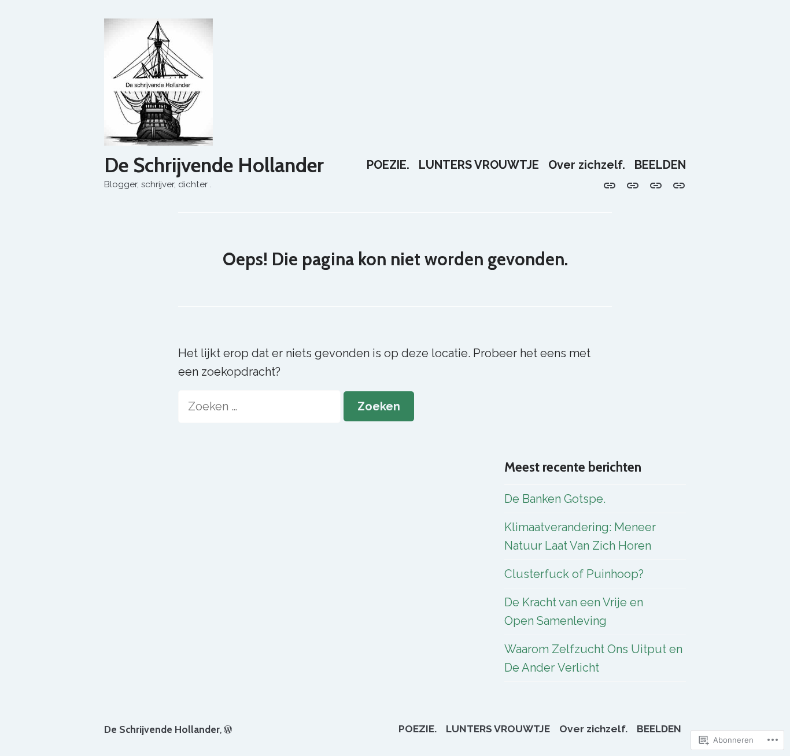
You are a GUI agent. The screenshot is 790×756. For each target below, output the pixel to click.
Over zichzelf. (586, 165)
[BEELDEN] (676, 184)
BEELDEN (660, 165)
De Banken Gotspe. (555, 499)
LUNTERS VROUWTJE (479, 165)
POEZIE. (388, 165)
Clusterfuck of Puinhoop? (574, 574)
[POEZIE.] (612, 184)
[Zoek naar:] (261, 406)
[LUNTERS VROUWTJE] (632, 184)
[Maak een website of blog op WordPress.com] (228, 729)
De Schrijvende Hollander (214, 165)
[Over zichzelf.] (655, 184)
